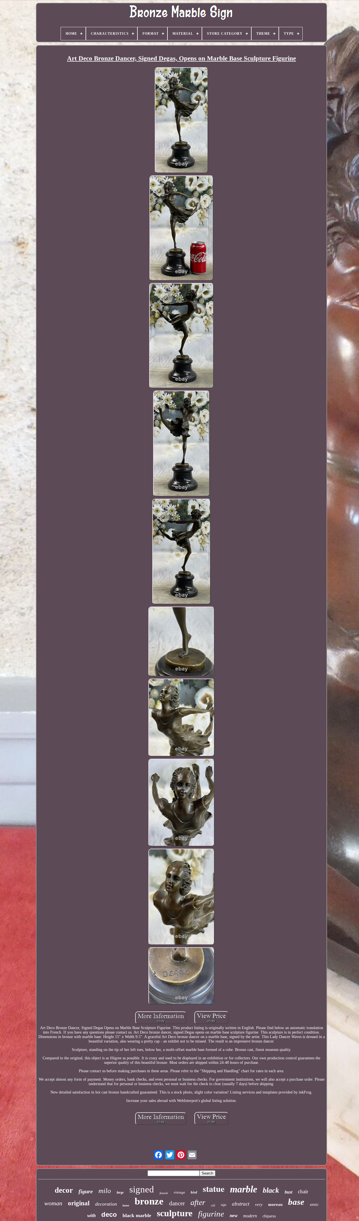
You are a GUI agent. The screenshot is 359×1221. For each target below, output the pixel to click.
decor (64, 1190)
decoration (106, 1204)
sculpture (174, 1213)
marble (243, 1189)
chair (303, 1191)
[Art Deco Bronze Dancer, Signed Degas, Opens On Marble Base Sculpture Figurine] (181, 121)
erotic (314, 1205)
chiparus (269, 1216)
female (164, 1193)
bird (194, 1192)
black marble (137, 1215)
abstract (240, 1204)
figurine (211, 1213)
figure (86, 1191)
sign (223, 1205)
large (120, 1192)
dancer (177, 1203)
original (78, 1203)
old (213, 1205)
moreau (275, 1204)
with (91, 1215)
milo (104, 1190)
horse (126, 1205)
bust (288, 1192)
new (234, 1215)
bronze (149, 1201)
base (296, 1202)
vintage (179, 1192)
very (259, 1204)
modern (250, 1215)
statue (213, 1188)
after (197, 1202)
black (271, 1190)
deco (109, 1214)
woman (53, 1203)
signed (141, 1189)
